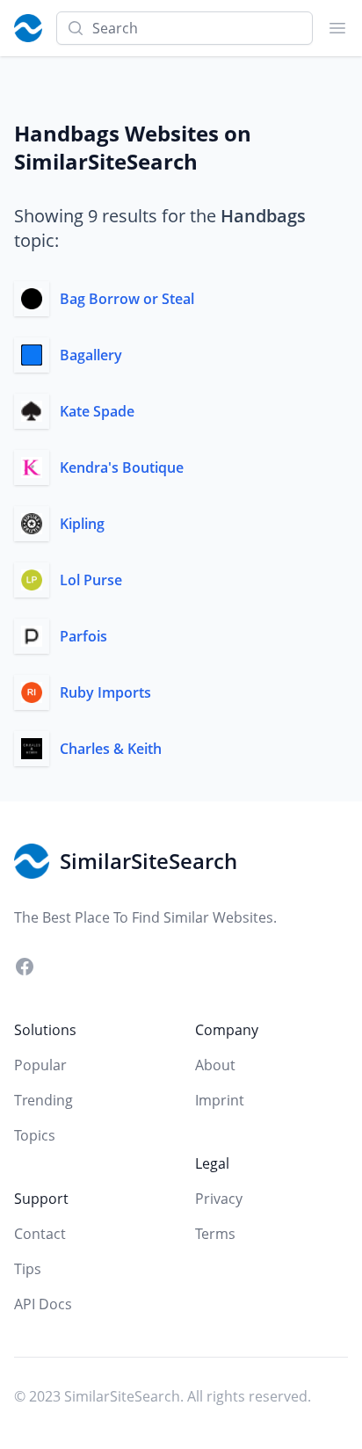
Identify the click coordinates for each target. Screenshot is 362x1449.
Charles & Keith (111, 748)
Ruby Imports (105, 692)
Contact (40, 1233)
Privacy (219, 1198)
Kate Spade (97, 411)
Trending (43, 1100)
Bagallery (91, 355)
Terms (215, 1233)
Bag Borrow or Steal (127, 298)
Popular (40, 1065)
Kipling (82, 523)
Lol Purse (91, 580)
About (215, 1065)
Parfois (83, 636)
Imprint (219, 1100)
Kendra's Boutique (122, 467)
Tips (27, 1269)
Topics (34, 1135)
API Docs (43, 1304)
